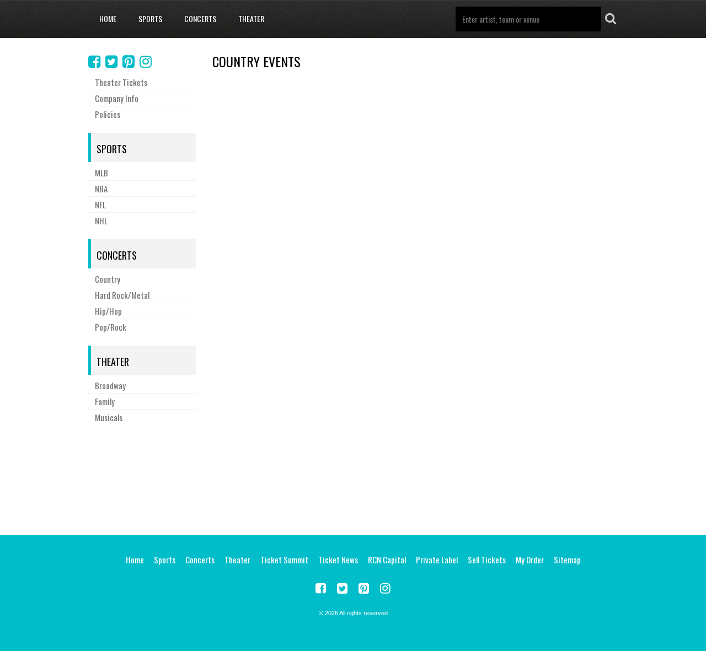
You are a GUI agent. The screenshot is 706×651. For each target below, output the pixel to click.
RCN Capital (387, 559)
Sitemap (567, 559)
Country (107, 279)
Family (105, 401)
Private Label (437, 559)
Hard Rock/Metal (122, 295)
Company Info (116, 98)
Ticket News (338, 559)
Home (107, 18)
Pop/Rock (110, 327)
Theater (251, 18)
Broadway (110, 385)
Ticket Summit (284, 559)
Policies (107, 114)
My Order (530, 559)
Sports (150, 18)
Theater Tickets (121, 82)
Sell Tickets (487, 559)
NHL (101, 220)
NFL (100, 204)
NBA (101, 188)
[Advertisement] (353, 477)
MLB (101, 172)
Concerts (200, 18)
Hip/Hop (108, 311)
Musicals (108, 417)
